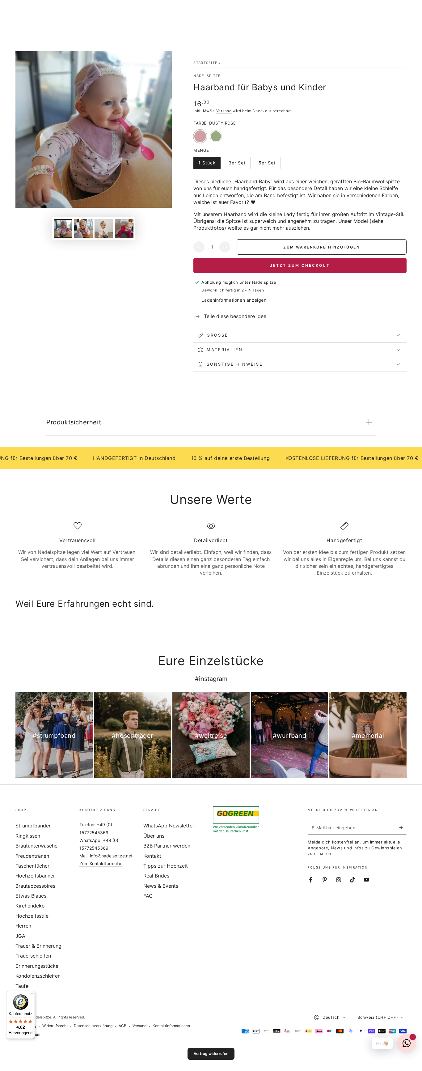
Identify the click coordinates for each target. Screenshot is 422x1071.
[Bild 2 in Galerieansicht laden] (83, 228)
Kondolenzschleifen (38, 976)
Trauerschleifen (33, 956)
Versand (224, 110)
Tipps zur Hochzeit (165, 866)
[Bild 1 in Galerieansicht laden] (63, 228)
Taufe (21, 986)
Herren (23, 926)
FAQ (148, 896)
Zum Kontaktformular (100, 863)
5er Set (269, 164)
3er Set (239, 164)
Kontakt (152, 856)
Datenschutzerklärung (93, 1025)
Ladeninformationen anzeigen (233, 300)
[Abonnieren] (403, 827)
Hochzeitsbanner (35, 876)
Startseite (205, 63)
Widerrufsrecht (55, 1025)
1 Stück (209, 164)
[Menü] (31, 994)
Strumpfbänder (33, 825)
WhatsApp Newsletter (168, 825)
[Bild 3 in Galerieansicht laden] (104, 228)
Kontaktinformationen (171, 1025)
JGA (20, 936)
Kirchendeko (30, 906)
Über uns (153, 836)
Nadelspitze (207, 76)
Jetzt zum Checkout (300, 265)
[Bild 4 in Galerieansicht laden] (124, 228)
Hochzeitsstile (32, 916)
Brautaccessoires (35, 886)
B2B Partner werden (166, 846)
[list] (211, 549)
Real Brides (156, 876)
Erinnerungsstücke (36, 966)
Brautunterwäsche (36, 846)
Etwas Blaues (30, 896)
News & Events (160, 886)
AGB (122, 1025)
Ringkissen (27, 836)
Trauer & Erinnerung (38, 946)
